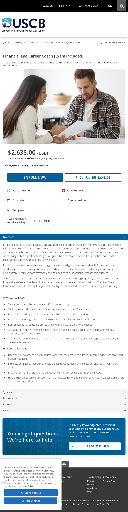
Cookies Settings (31, 500)
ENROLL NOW (35, 177)
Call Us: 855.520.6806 (112, 42)
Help (89, 491)
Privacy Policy (106, 504)
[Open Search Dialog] (121, 5)
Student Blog (109, 481)
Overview (8, 236)
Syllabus (7, 392)
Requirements (10, 398)
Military (90, 481)
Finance (34, 42)
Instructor (8, 404)
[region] (31, 484)
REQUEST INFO (41, 221)
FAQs (6, 410)
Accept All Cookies (31, 492)
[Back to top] (64, 476)
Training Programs (19, 42)
